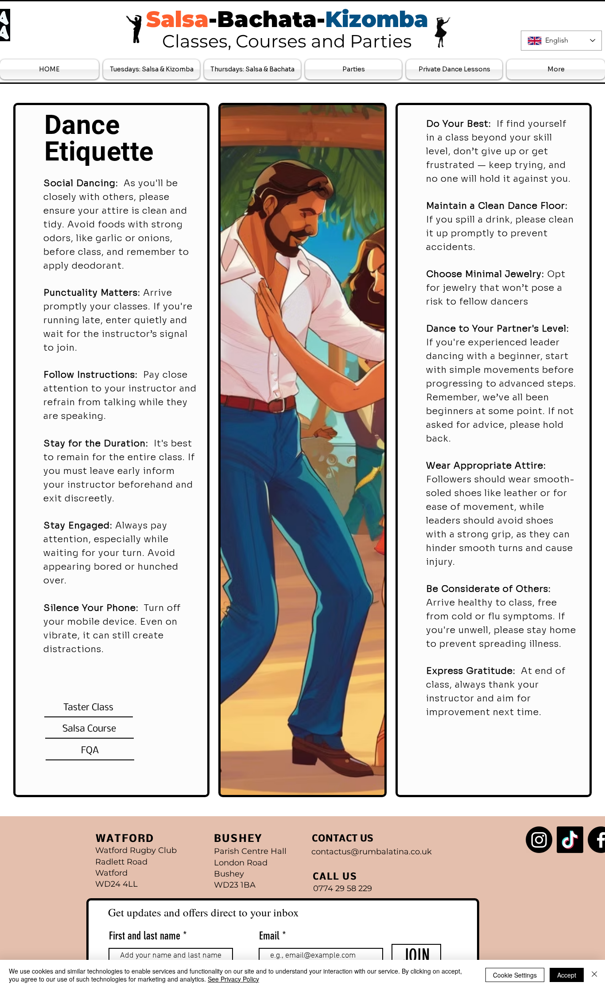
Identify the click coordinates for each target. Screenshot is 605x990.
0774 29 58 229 (342, 888)
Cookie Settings (515, 974)
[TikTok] (570, 839)
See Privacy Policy (233, 978)
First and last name (144, 935)
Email (270, 935)
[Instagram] (539, 839)
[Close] (594, 975)
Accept (566, 974)
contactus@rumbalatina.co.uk (371, 852)
